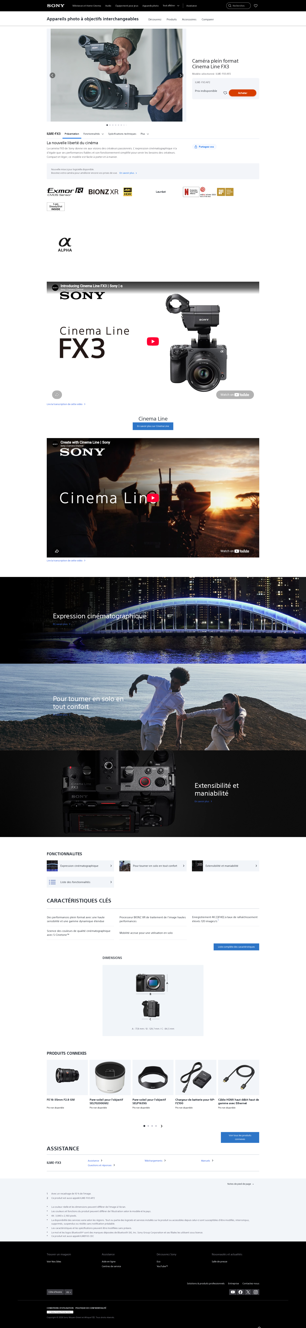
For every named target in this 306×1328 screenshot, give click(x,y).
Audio (108, 5)
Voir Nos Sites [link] (54, 1261)
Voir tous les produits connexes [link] (240, 1137)
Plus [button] (143, 133)
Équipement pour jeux (126, 5)
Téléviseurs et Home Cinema (86, 5)
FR (67, 1292)
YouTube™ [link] (162, 1266)
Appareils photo (150, 5)
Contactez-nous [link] (250, 1283)
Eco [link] (158, 1261)
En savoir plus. (127, 172)
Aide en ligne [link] (108, 1261)
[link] (155, 19)
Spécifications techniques (122, 133)
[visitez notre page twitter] (248, 1292)
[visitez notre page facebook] (240, 1292)
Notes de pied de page (239, 1183)
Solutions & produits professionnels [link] (206, 1283)
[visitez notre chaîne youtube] (232, 1292)
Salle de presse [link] (219, 1261)
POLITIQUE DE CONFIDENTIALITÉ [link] (90, 1308)
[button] (52, 75)
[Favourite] (225, 93)
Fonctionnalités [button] (91, 133)
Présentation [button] (72, 133)
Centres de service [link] (111, 1266)
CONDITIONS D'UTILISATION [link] (60, 1308)
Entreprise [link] (233, 1283)
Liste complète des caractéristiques (236, 946)
